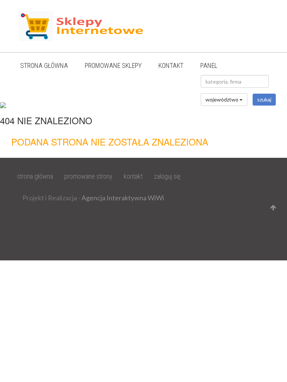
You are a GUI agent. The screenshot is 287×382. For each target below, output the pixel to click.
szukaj (264, 99)
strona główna (44, 65)
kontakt (170, 65)
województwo (223, 99)
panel (208, 65)
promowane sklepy (113, 65)
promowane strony (88, 176)
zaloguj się (167, 176)
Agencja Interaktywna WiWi (122, 198)
